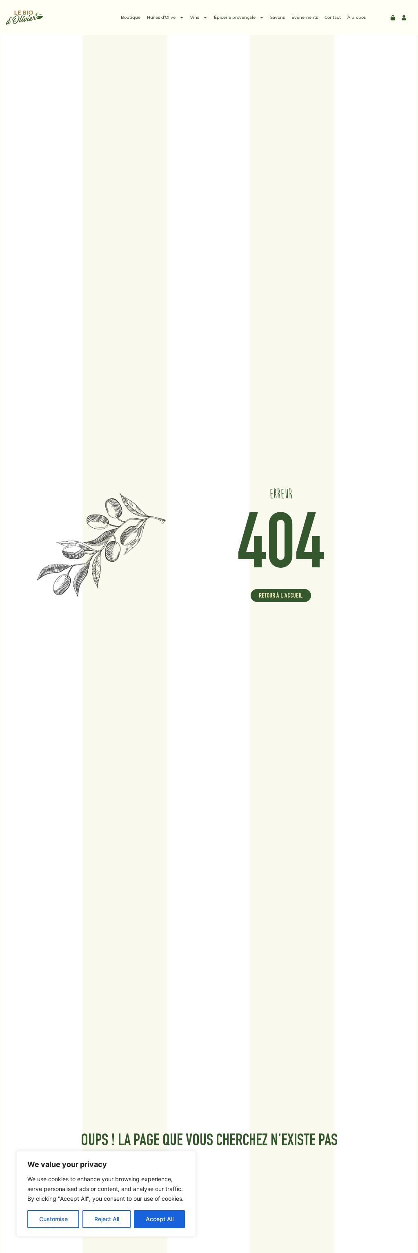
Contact (333, 17)
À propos (356, 17)
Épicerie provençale (235, 17)
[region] (106, 1194)
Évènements (304, 17)
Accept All (159, 1218)
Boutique (130, 17)
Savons (277, 17)
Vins (194, 17)
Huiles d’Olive (161, 17)
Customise (53, 1218)
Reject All (106, 1218)
